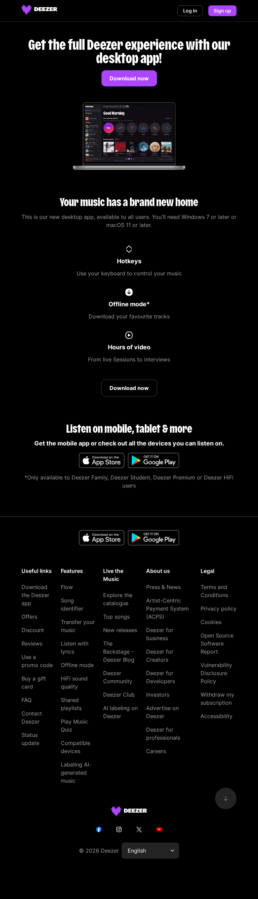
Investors (157, 694)
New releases (120, 630)
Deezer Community (117, 677)
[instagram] (119, 829)
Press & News (163, 587)
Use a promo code (37, 661)
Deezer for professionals (163, 733)
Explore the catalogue (117, 599)
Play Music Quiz (74, 725)
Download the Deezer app (35, 595)
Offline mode (77, 665)
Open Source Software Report (217, 643)
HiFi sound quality (74, 682)
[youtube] (159, 829)
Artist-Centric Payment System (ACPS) (167, 608)
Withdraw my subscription (217, 698)
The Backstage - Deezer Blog (118, 651)
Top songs (116, 616)
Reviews (32, 643)
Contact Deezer (32, 717)
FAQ (27, 700)
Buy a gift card (34, 682)
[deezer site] (129, 811)
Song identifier (72, 604)
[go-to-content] (225, 798)
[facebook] (99, 829)
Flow (67, 587)
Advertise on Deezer (162, 712)
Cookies (211, 622)
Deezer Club (119, 694)
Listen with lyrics (74, 647)
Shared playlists (71, 704)
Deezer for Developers (160, 677)
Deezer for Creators (159, 655)
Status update (30, 739)
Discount (33, 630)
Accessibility (216, 716)
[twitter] (139, 829)
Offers (29, 616)
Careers (156, 751)
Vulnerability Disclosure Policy (216, 673)
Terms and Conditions (214, 591)
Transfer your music (78, 626)
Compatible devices (75, 747)
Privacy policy (218, 608)
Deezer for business (159, 634)
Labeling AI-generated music (76, 772)
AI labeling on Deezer (120, 712)
